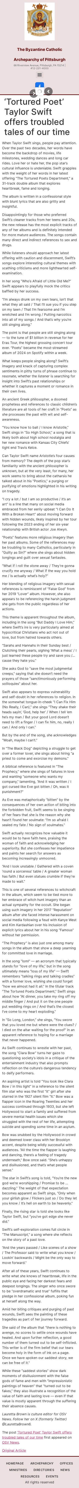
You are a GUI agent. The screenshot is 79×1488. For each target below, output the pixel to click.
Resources (30, 1476)
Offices (66, 1463)
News (65, 1470)
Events (52, 1476)
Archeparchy (42, 1463)
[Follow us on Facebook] (39, 86)
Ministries (18, 1470)
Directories (43, 1470)
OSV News (10, 1442)
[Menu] (39, 75)
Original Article (14, 1450)
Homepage (15, 1463)
